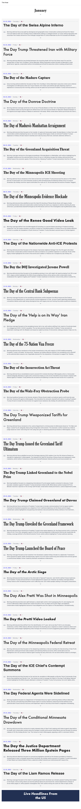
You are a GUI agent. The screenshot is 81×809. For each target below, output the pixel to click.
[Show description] (40, 14)
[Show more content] (40, 38)
